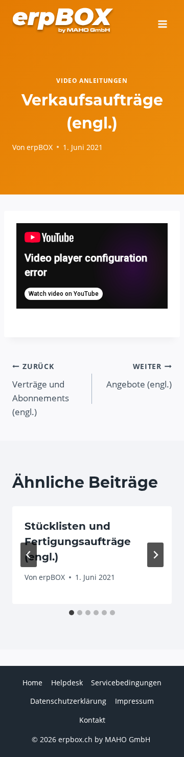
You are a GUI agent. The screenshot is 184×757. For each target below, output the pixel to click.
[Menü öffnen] (162, 20)
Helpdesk (67, 682)
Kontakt (92, 720)
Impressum (134, 701)
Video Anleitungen (91, 80)
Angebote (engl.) (139, 375)
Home (32, 682)
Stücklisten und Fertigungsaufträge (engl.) (78, 541)
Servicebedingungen (126, 682)
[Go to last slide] (28, 555)
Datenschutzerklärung (68, 701)
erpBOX (40, 147)
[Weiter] (155, 555)
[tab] (71, 612)
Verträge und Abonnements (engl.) (40, 389)
